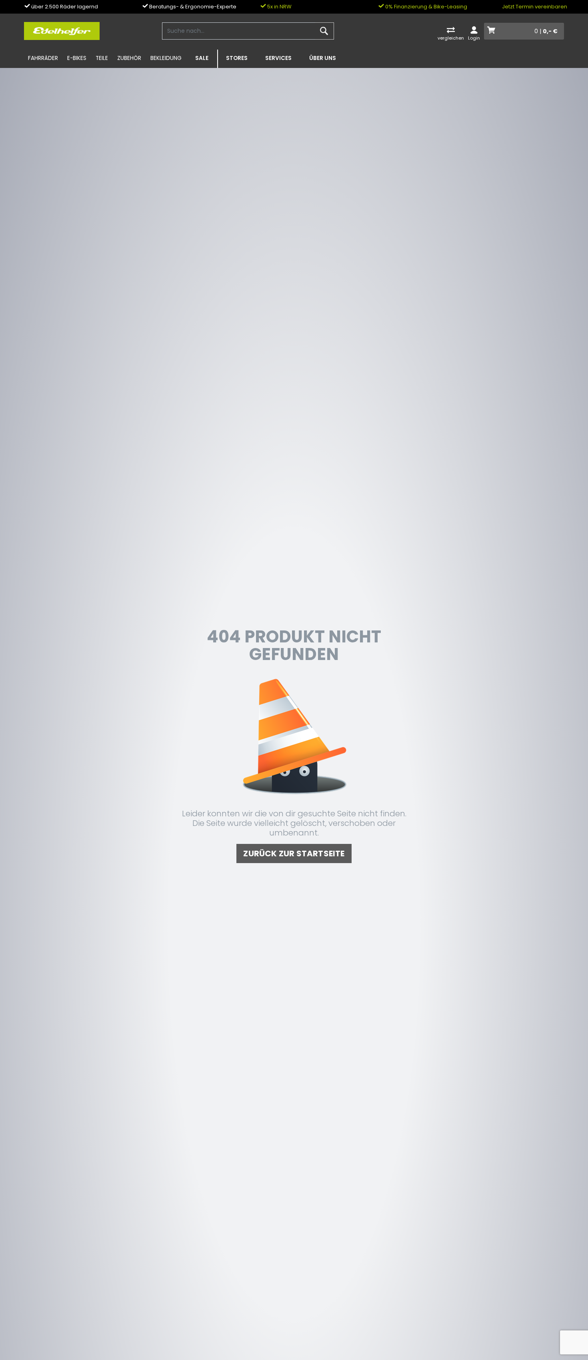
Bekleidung (166, 58)
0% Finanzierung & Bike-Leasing (425, 6)
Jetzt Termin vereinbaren (534, 6)
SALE (201, 58)
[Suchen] (324, 31)
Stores (237, 58)
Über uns (322, 58)
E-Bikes (76, 58)
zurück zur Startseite (293, 853)
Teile (102, 58)
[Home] (62, 30)
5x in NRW (279, 6)
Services (278, 58)
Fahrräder (43, 58)
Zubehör (129, 58)
